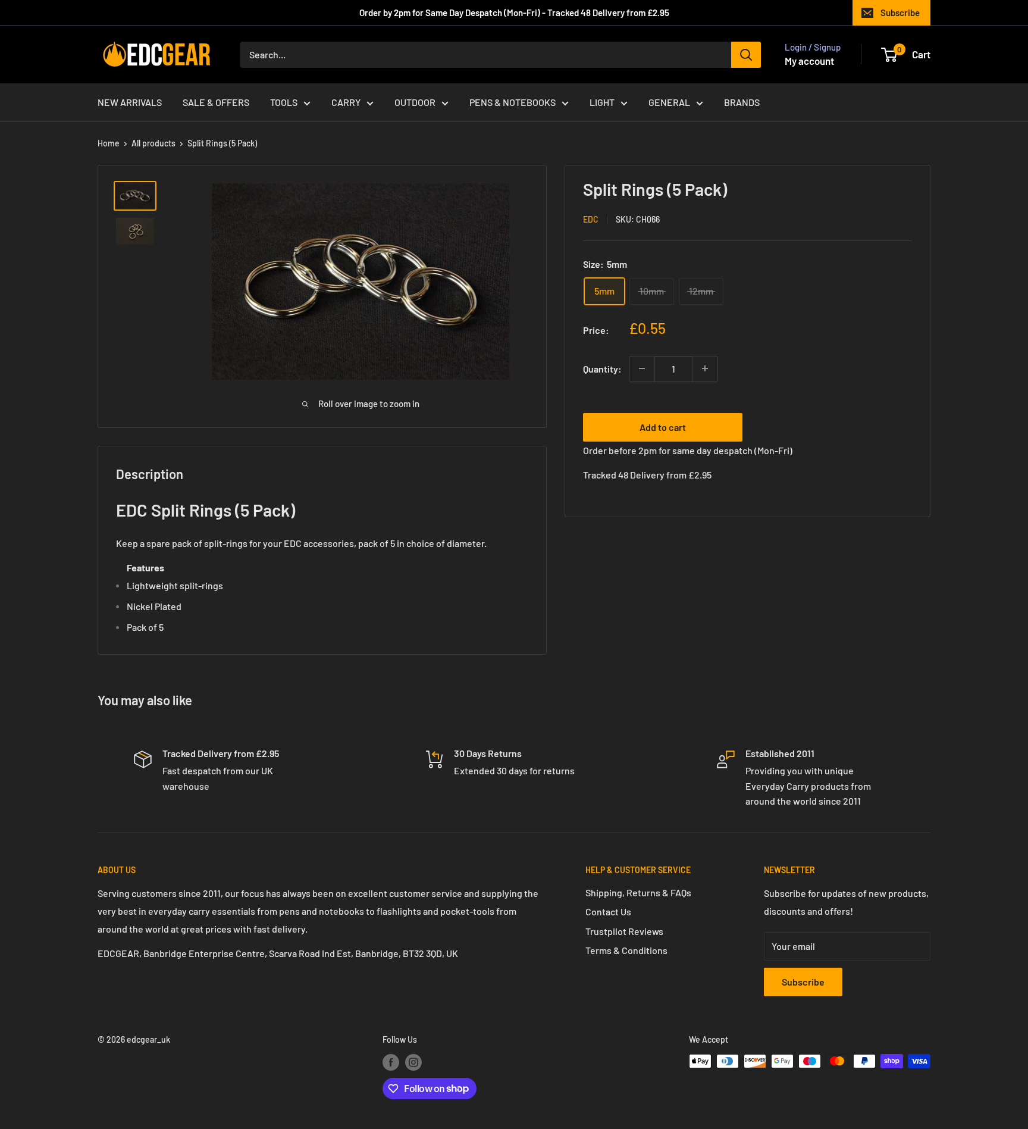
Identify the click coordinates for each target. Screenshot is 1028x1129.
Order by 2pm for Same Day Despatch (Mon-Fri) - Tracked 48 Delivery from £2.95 (514, 12)
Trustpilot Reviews (624, 931)
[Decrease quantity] (641, 368)
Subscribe (900, 12)
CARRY (346, 102)
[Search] (746, 55)
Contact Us (608, 911)
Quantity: (602, 368)
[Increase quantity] (704, 368)
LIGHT (602, 102)
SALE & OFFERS (216, 102)
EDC (590, 219)
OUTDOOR (414, 102)
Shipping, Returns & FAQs (638, 892)
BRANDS (742, 102)
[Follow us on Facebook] (391, 1062)
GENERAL (669, 102)
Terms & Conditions (626, 950)
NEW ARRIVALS (130, 102)
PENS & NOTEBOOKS (512, 102)
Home (109, 143)
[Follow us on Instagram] (413, 1062)
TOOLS (283, 102)
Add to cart (663, 426)
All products (153, 143)
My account (809, 61)
